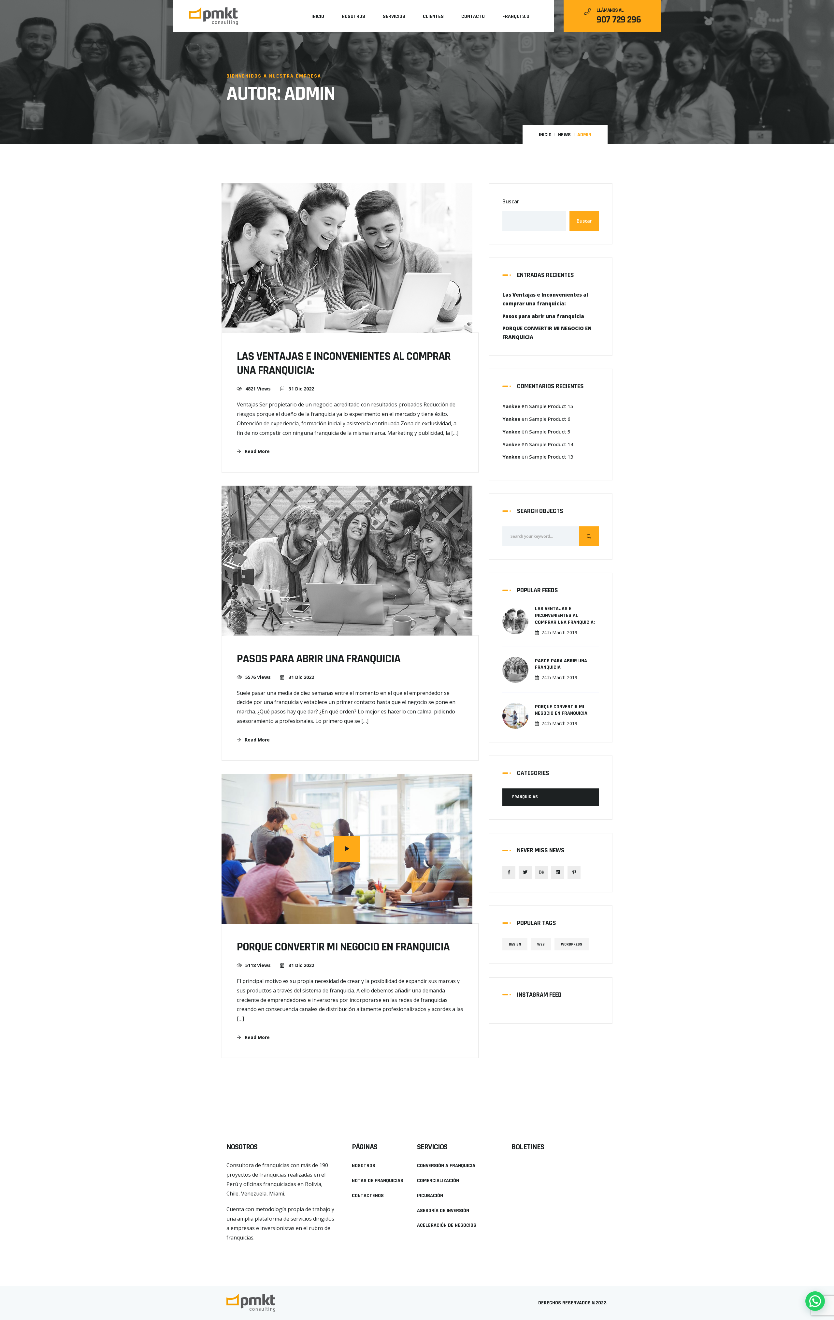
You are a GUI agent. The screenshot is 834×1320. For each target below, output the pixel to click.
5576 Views (258, 677)
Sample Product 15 (551, 406)
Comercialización (438, 1180)
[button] (239, 1249)
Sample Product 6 (549, 419)
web (541, 944)
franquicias (525, 797)
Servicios (394, 16)
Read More (256, 451)
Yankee (511, 406)
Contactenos (368, 1195)
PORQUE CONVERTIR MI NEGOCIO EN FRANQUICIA (561, 710)
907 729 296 (619, 19)
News (564, 135)
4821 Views (258, 389)
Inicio (317, 16)
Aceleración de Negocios (446, 1225)
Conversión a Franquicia (446, 1165)
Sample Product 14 (551, 444)
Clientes (433, 16)
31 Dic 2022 (300, 389)
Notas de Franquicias (377, 1180)
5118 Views (258, 965)
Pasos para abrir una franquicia (561, 664)
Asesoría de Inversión (443, 1210)
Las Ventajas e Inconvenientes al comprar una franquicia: (565, 616)
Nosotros (353, 16)
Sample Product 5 (549, 431)
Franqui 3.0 (515, 16)
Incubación (430, 1195)
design (515, 944)
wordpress (571, 944)
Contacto (473, 16)
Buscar (510, 201)
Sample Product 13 (551, 456)
